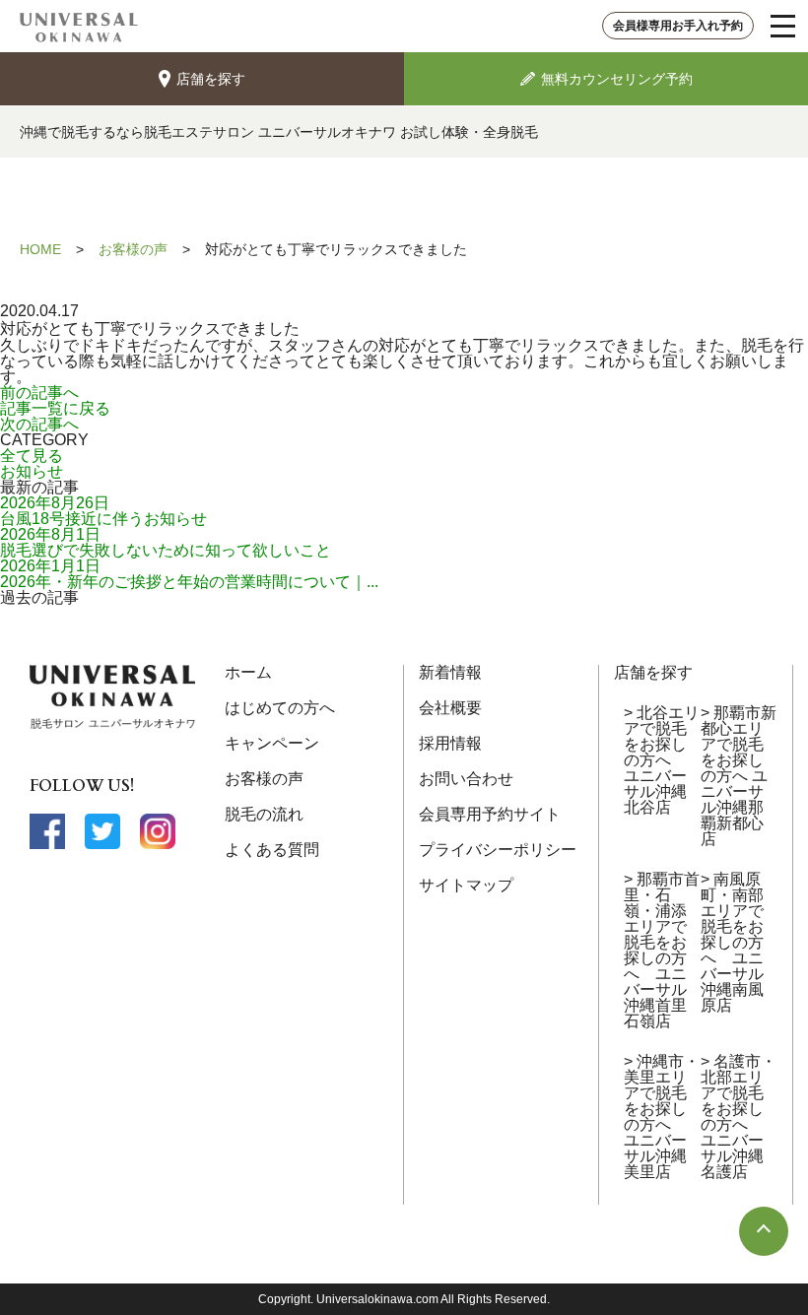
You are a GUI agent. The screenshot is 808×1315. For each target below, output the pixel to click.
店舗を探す (653, 672)
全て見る (31, 455)
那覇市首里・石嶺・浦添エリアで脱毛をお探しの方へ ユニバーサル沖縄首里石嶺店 (662, 950)
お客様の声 (264, 778)
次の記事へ (39, 424)
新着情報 (450, 672)
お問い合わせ (466, 778)
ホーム (248, 672)
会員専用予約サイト (490, 814)
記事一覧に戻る (55, 408)
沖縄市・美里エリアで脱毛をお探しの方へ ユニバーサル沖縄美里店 (662, 1116)
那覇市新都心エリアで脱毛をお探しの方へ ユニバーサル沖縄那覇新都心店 (738, 775)
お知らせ (31, 471)
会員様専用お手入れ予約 (678, 26)
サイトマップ (466, 885)
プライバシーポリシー (497, 849)
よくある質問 (272, 849)
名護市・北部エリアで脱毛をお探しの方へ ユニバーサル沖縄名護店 (738, 1116)
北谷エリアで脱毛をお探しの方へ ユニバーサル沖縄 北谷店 (662, 760)
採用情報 (450, 743)
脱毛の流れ (264, 814)
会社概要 (450, 707)
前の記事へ (39, 392)
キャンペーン (272, 743)
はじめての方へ (280, 707)
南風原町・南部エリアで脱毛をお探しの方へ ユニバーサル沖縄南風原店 (732, 942)
